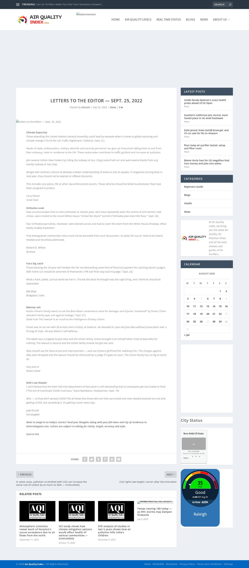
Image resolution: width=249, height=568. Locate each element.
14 (214, 306)
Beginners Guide (193, 186)
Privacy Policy (187, 564)
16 (226, 306)
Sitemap (228, 564)
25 (194, 321)
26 (201, 321)
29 (220, 321)
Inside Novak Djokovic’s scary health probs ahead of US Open (205, 101)
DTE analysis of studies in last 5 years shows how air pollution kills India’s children (114, 531)
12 (201, 306)
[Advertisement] (124, 55)
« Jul (186, 334)
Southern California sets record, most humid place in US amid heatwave (206, 116)
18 (194, 313)
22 (220, 313)
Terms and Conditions (209, 564)
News (204, 19)
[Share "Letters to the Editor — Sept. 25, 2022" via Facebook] (84, 459)
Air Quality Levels (138, 19)
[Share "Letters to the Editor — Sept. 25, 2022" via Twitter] (91, 459)
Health (188, 203)
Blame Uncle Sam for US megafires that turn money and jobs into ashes (206, 162)
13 (207, 306)
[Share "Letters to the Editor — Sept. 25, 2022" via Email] (118, 459)
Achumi (85, 107)
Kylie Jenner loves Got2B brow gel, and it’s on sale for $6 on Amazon (206, 132)
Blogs (190, 19)
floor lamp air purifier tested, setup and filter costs (204, 147)
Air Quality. (201, 433)
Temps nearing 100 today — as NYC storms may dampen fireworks (154, 511)
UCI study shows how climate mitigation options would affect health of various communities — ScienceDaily (75, 532)
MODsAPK (158, 564)
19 (201, 313)
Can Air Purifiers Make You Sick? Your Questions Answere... (69, 4)
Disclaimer (172, 564)
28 (214, 321)
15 (220, 306)
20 (207, 313)
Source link (32, 434)
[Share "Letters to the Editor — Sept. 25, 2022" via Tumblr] (98, 459)
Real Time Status (169, 19)
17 (187, 313)
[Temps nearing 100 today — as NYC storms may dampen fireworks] (155, 502)
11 (194, 306)
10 (187, 306)
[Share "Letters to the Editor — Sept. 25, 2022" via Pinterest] (105, 459)
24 (187, 321)
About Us (220, 19)
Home (115, 19)
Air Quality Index (34, 564)
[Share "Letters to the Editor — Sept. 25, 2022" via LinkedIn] (112, 459)
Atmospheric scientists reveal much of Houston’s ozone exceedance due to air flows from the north (37, 531)
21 (214, 313)
